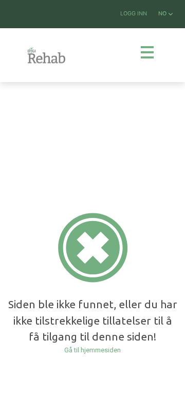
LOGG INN (133, 13)
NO (163, 13)
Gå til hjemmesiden (92, 350)
